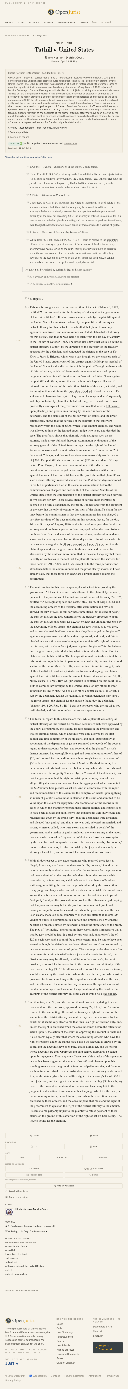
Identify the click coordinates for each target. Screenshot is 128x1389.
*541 (18, 797)
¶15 (27, 1001)
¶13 (27, 718)
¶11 (27, 306)
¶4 (27, 202)
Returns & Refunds (74, 1376)
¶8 (27, 276)
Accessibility (38, 1376)
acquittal (10, 1250)
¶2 (27, 174)
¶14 (27, 860)
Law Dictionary (64, 1332)
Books (84, 22)
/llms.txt (97, 1331)
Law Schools (63, 1345)
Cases (9, 22)
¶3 (27, 195)
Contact (55, 1376)
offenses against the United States (83, 544)
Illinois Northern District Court (64, 57)
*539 (18, 341)
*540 (18, 568)
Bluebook (103, 1158)
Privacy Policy (12, 1380)
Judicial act (11, 1262)
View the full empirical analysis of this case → (30, 157)
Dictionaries (66, 22)
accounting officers (16, 1246)
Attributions (94, 1376)
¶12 (27, 586)
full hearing (113, 406)
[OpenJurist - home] (64, 12)
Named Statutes (65, 1349)
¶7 (28, 269)
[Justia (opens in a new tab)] (11, 1363)
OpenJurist (10, 35)
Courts (34, 22)
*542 (18, 1026)
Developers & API (102, 1326)
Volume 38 (24, 35)
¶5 (27, 232)
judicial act (109, 994)
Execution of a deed (16, 1254)
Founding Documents (68, 1354)
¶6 (27, 239)
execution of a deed (80, 391)
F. (33, 35)
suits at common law (48, 178)
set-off (9, 1270)
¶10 (27, 298)
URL (22, 1158)
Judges (48, 22)
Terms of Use (112, 1376)
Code (21, 22)
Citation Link (62, 1158)
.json (20, 1290)
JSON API (98, 1336)
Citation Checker (65, 1362)
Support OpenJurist (104, 1347)
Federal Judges (64, 1336)
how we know (70, 143)
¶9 (27, 283)
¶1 (27, 166)
